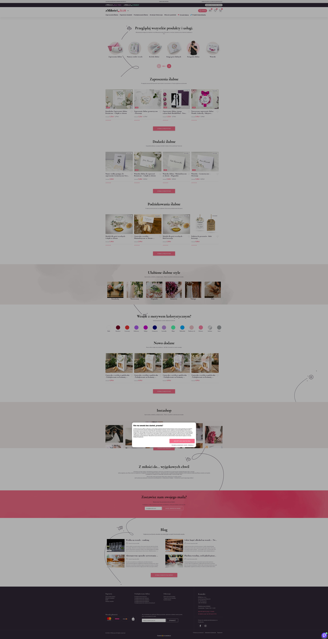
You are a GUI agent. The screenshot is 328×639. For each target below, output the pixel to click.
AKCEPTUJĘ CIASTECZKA (182, 441)
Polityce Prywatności (138, 437)
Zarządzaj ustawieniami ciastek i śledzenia (182, 445)
